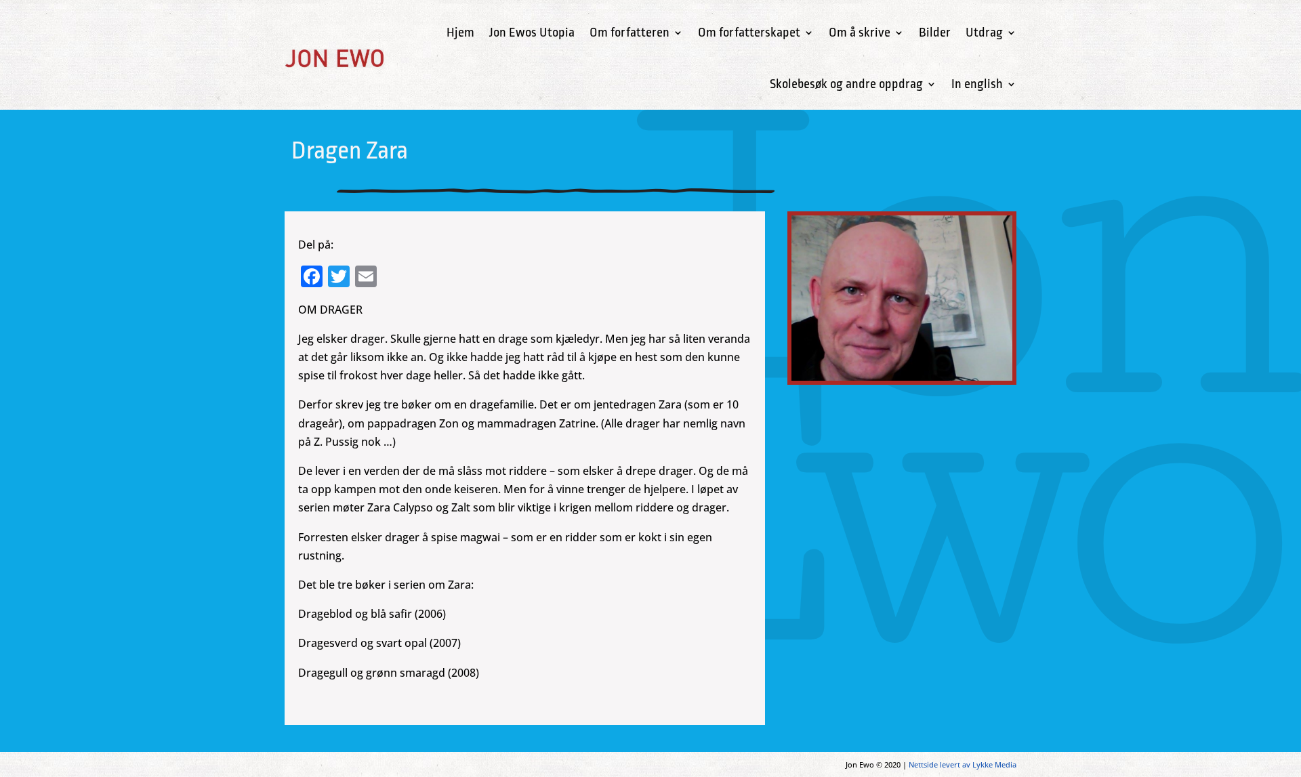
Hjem (460, 32)
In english (977, 84)
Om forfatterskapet (749, 32)
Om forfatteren (629, 32)
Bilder (935, 32)
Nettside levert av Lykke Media (962, 764)
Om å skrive (859, 32)
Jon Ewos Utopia (532, 32)
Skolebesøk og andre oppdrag (846, 84)
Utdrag (984, 32)
